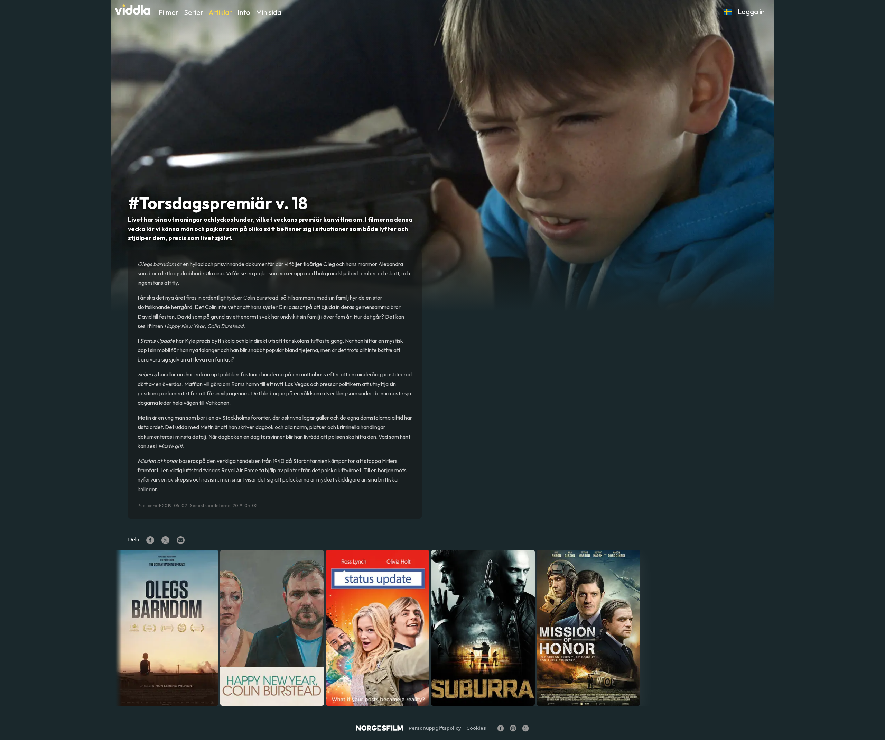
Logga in (751, 11)
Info (243, 12)
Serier (193, 12)
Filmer (168, 12)
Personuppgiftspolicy (435, 728)
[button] (728, 12)
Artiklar (220, 12)
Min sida (268, 12)
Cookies (476, 728)
